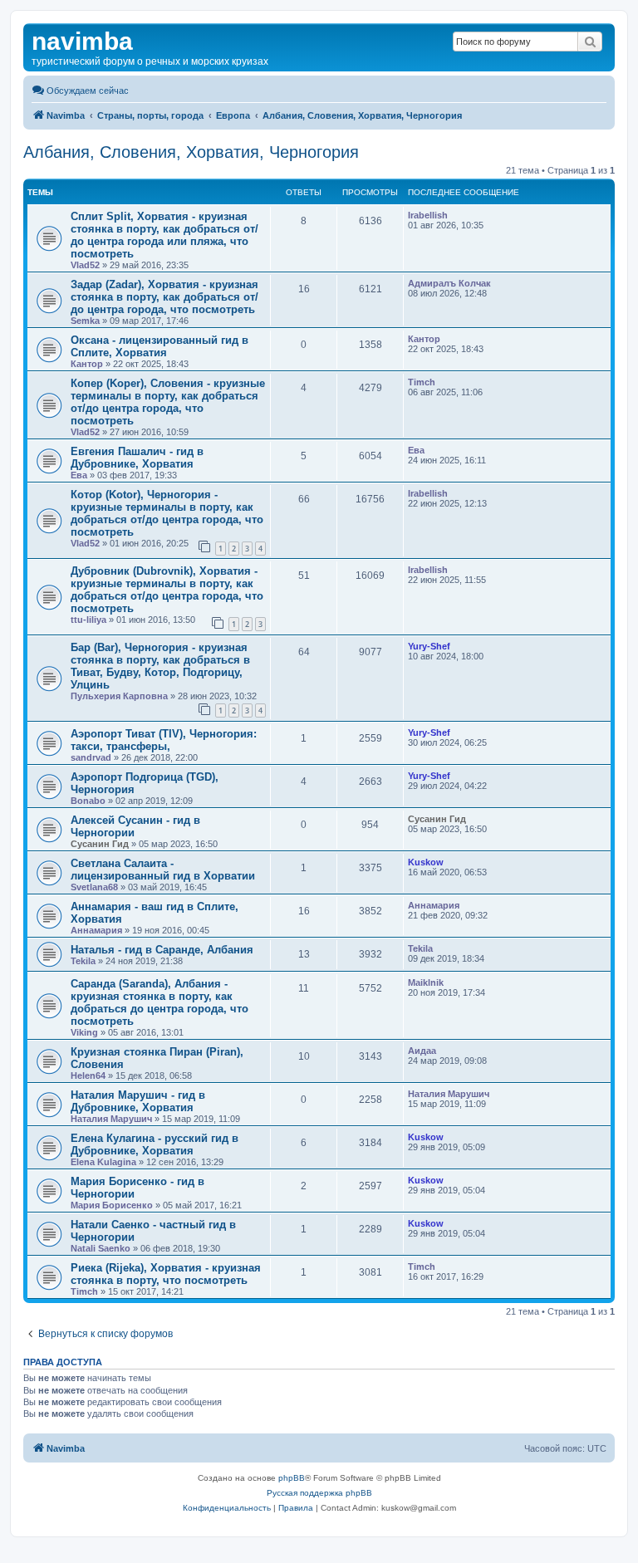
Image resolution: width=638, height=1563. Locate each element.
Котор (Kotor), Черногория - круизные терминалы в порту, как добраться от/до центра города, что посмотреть (167, 513)
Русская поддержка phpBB (319, 1492)
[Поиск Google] (589, 41)
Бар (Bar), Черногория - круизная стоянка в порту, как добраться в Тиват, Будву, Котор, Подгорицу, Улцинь (160, 666)
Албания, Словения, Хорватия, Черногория (191, 152)
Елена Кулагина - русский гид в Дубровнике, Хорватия (154, 1144)
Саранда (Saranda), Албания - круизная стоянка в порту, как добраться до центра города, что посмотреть (159, 1002)
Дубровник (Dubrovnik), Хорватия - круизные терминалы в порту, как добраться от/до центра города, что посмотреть (167, 590)
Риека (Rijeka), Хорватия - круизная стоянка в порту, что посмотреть (166, 1274)
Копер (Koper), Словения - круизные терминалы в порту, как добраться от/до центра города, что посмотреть (168, 402)
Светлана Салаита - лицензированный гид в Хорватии (163, 869)
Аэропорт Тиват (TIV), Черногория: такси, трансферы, (164, 740)
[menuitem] (80, 91)
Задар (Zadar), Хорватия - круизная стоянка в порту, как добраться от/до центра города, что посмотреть (164, 297)
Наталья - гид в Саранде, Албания (162, 949)
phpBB (291, 1477)
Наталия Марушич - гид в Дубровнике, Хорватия (138, 1101)
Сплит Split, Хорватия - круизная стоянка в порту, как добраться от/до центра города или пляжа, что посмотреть (164, 235)
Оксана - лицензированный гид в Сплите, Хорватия (159, 346)
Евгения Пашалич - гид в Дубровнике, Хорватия (137, 457)
